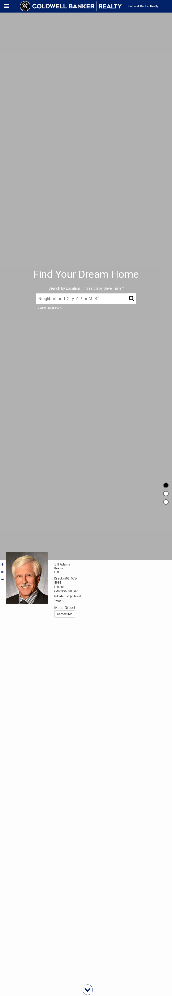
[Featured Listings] (166, 493)
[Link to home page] (73, 6)
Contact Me (64, 614)
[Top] (166, 485)
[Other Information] (166, 502)
